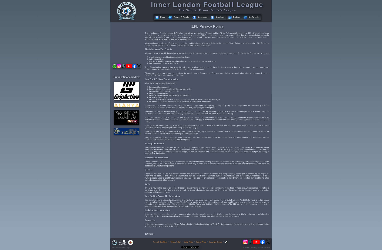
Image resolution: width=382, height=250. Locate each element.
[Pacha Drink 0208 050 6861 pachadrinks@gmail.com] (126, 125)
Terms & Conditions (160, 242)
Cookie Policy (201, 242)
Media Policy (188, 242)
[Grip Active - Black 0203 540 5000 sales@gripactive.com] (126, 100)
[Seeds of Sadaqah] (126, 134)
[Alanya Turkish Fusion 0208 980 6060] (126, 107)
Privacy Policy (175, 242)
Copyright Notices (215, 242)
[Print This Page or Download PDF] (227, 242)
